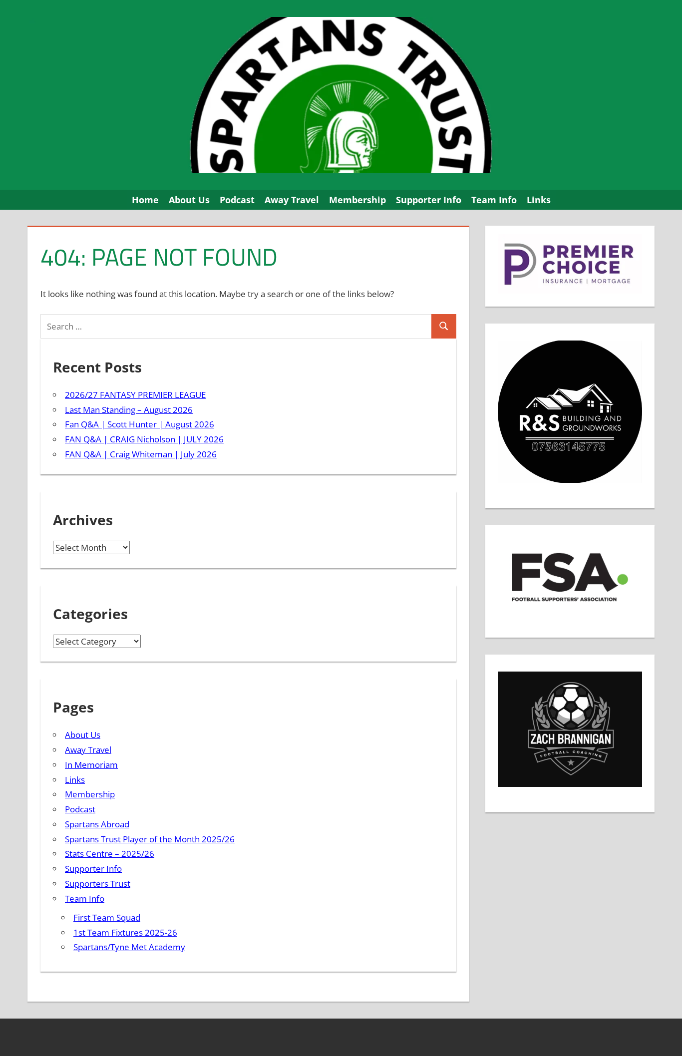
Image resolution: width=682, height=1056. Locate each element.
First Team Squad (106, 917)
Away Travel (292, 200)
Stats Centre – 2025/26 (109, 853)
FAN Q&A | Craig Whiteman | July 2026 (141, 454)
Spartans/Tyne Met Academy (129, 947)
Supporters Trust (97, 883)
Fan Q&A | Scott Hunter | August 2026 (139, 424)
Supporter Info (428, 200)
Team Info (494, 200)
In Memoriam (91, 764)
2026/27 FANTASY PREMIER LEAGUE (135, 394)
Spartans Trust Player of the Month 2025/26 (150, 839)
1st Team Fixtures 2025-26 (125, 932)
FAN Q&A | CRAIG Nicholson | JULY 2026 (144, 439)
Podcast (237, 200)
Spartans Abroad (97, 824)
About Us (189, 200)
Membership (357, 200)
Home (145, 200)
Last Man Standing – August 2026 (129, 409)
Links (539, 200)
